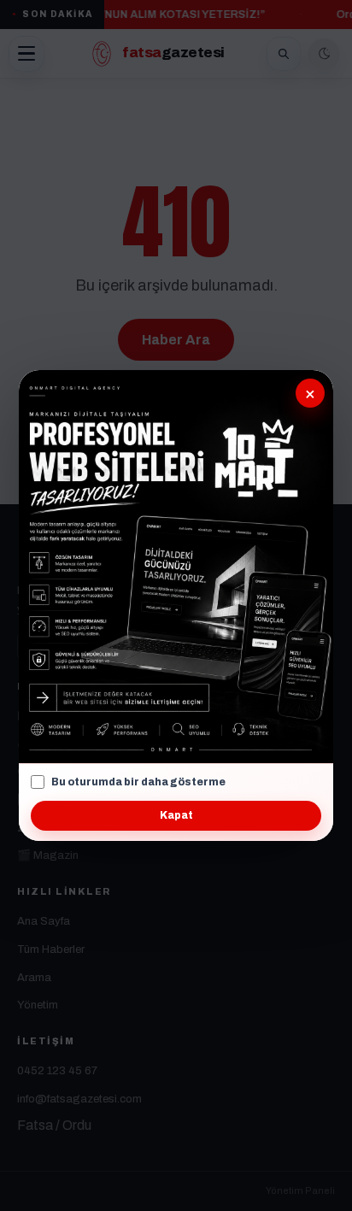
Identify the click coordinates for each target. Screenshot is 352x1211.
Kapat (176, 815)
